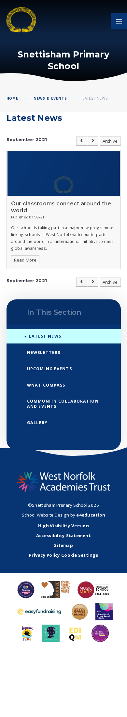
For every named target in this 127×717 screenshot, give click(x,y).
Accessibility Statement (63, 535)
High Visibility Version (63, 526)
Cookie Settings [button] (79, 555)
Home (13, 98)
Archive (110, 141)
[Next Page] (92, 141)
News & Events (50, 98)
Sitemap (63, 545)
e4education (90, 515)
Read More (25, 260)
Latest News (95, 98)
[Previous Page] (81, 141)
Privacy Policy (44, 555)
